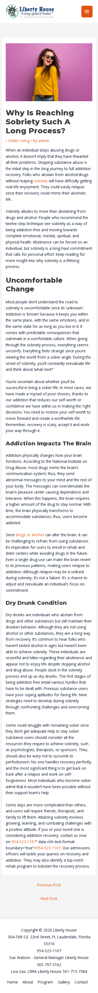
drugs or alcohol (30, 534)
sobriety (41, 180)
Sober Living (18, 140)
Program (45, 982)
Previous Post (49, 884)
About (28, 982)
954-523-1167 (23, 841)
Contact (81, 982)
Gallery (64, 982)
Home (12, 982)
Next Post (49, 898)
